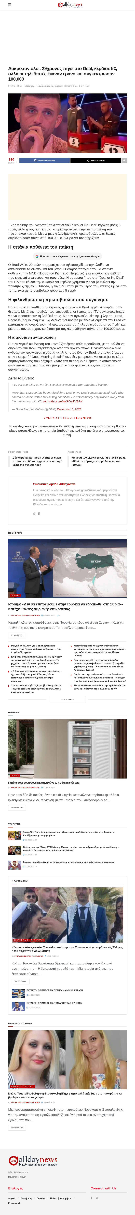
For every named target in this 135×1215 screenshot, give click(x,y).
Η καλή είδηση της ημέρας (49, 86)
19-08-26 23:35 (52, 956)
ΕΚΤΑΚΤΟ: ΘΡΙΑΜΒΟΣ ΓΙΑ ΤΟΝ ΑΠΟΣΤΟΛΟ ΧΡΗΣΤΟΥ (54, 1003)
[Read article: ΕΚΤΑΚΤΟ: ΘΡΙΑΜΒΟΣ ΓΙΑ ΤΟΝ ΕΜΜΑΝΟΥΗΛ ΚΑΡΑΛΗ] (18, 993)
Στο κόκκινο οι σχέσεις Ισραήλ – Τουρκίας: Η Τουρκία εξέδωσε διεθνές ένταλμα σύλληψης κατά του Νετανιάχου (36, 688)
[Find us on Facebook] (91, 1198)
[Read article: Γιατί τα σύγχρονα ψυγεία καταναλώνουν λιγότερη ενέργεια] (67, 749)
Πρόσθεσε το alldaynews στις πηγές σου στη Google (69, 256)
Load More (67, 700)
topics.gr (22, 1177)
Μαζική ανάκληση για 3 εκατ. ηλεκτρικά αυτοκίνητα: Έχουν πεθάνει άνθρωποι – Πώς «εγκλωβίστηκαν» (36, 649)
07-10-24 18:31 (15, 86)
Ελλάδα (15, 775)
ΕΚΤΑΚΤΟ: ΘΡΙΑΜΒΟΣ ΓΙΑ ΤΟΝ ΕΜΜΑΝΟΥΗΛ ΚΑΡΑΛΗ (55, 990)
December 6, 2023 (69, 409)
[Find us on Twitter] (96, 1198)
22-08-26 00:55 (49, 615)
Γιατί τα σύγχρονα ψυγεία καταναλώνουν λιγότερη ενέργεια (43, 782)
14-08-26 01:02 (49, 1102)
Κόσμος (30, 86)
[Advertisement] (67, 38)
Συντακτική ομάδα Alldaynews (54, 484)
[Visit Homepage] (70, 5)
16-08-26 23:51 (34, 995)
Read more (18, 635)
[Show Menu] (9, 5)
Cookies (41, 1198)
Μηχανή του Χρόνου (22, 1086)
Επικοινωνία (14, 1203)
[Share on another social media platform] (124, 160)
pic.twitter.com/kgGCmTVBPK (62, 401)
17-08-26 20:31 (49, 788)
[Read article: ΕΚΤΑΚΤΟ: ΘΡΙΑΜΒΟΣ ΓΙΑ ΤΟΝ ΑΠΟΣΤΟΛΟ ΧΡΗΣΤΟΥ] (18, 1006)
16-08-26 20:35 (34, 1008)
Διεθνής (15, 595)
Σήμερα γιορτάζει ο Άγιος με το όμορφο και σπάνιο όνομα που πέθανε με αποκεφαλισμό (68, 862)
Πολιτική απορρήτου (60, 1198)
